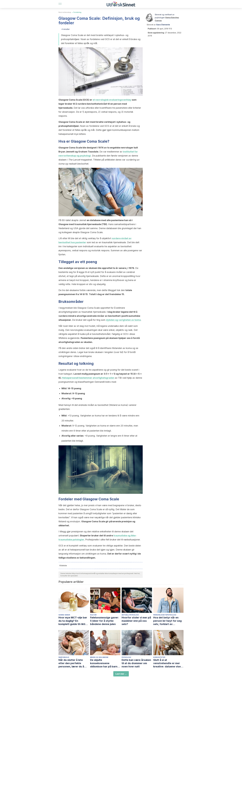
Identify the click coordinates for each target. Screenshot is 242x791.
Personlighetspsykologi (164, 615)
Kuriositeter (159, 657)
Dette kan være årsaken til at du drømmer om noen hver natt (136, 663)
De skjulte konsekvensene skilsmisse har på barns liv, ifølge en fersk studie (105, 663)
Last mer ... (121, 674)
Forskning (77, 12)
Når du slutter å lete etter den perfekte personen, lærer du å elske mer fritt (71, 663)
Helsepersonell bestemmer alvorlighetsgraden (88, 377)
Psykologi (126, 657)
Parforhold (63, 657)
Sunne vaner (64, 615)
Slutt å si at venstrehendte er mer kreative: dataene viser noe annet (167, 663)
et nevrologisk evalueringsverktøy (112, 99)
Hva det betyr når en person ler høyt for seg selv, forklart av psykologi (167, 621)
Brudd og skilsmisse (99, 657)
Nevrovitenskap (64, 12)
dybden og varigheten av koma (123, 320)
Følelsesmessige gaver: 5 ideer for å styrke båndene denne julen (104, 621)
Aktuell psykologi (130, 615)
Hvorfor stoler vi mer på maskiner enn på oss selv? (136, 621)
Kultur (93, 615)
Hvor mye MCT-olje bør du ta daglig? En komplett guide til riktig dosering (72, 621)
